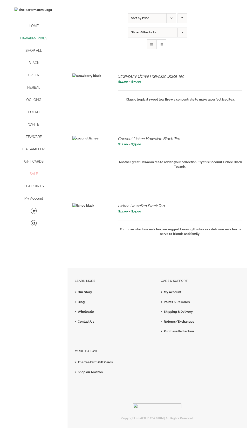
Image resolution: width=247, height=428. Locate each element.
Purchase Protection (179, 331)
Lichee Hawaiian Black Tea (141, 206)
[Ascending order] (182, 18)
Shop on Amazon (90, 372)
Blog (81, 302)
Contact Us (86, 321)
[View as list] (161, 44)
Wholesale (86, 311)
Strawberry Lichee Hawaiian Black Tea (151, 76)
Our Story (85, 292)
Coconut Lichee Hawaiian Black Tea (149, 139)
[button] (34, 223)
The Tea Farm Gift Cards (95, 362)
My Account (172, 292)
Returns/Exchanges (179, 321)
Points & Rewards (177, 302)
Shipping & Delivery (178, 311)
